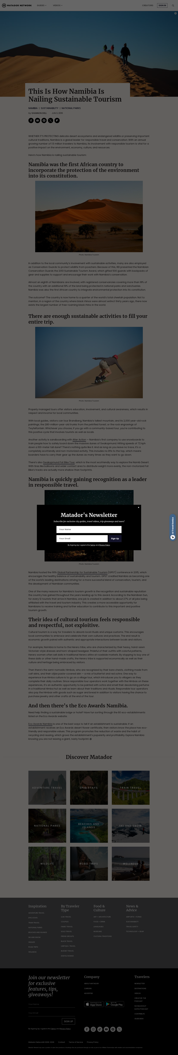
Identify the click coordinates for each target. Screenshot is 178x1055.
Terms (92, 545)
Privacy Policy (104, 545)
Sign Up (115, 538)
